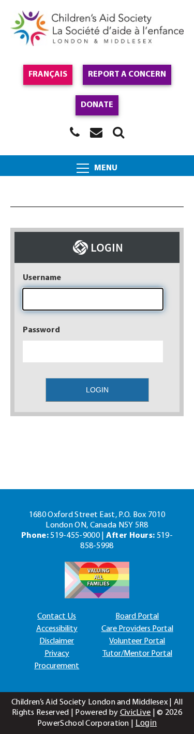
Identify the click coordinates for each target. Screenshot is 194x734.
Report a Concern (127, 74)
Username (42, 278)
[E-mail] (96, 132)
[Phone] (75, 132)
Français (47, 74)
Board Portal (137, 616)
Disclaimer (56, 641)
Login (146, 722)
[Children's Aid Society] (97, 29)
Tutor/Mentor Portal (137, 654)
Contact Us (56, 616)
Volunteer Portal (137, 641)
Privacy (56, 654)
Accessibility (57, 629)
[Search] (118, 132)
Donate (97, 105)
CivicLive (135, 713)
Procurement (56, 666)
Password (41, 330)
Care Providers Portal (137, 629)
